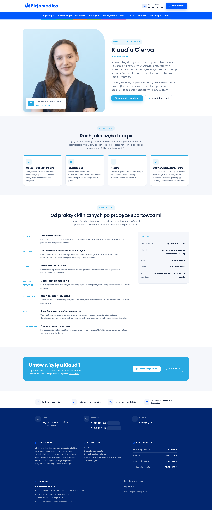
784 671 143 (74, 373)
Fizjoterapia (48, 15)
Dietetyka (94, 15)
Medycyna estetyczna (113, 15)
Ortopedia (80, 15)
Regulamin (129, 486)
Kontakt (142, 15)
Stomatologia (65, 15)
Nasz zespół (155, 15)
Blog (167, 15)
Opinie (131, 15)
